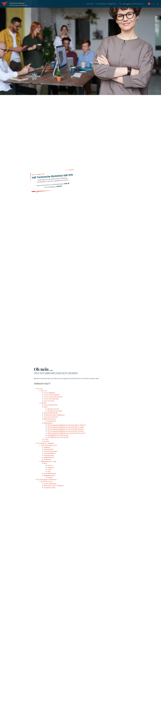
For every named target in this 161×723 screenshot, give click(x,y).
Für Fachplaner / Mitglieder (107, 4)
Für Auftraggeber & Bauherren (131, 4)
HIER (66, 183)
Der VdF (91, 4)
